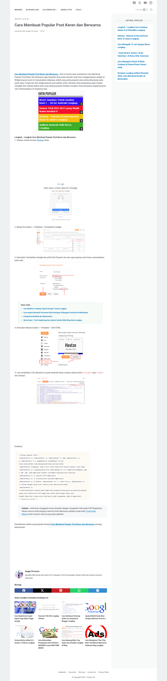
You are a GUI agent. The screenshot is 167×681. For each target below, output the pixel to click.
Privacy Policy (103, 672)
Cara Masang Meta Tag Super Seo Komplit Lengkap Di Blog (72, 642)
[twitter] (139, 3)
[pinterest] (60, 590)
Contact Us (91, 672)
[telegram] (98, 590)
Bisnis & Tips (66, 10)
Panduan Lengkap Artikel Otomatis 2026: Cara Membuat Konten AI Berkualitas (133, 76)
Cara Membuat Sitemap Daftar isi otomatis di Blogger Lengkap (71, 618)
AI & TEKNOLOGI (49, 10)
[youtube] (145, 3)
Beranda (18, 10)
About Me (72, 672)
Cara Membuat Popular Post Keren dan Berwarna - (37, 74)
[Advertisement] (61, 53)
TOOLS (78, 10)
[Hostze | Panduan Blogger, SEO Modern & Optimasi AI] (29, 3)
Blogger (40, 140)
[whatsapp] (79, 590)
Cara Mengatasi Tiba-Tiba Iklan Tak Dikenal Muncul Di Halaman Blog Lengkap (95, 642)
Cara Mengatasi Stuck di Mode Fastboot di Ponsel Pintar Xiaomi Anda (132, 64)
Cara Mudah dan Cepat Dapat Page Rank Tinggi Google (24, 618)
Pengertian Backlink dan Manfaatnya (37, 316)
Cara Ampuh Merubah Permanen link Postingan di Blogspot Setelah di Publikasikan (55, 313)
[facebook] (134, 3)
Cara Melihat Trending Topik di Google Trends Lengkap (44, 309)
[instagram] (150, 3)
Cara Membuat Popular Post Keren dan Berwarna (72, 524)
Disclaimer (62, 672)
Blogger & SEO (32, 10)
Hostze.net (91, 677)
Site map (81, 672)
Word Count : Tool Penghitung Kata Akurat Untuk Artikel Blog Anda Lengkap (52, 320)
